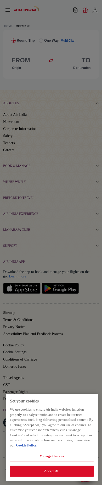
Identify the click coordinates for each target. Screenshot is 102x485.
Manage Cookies (52, 456)
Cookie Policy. (26, 445)
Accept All (51, 471)
